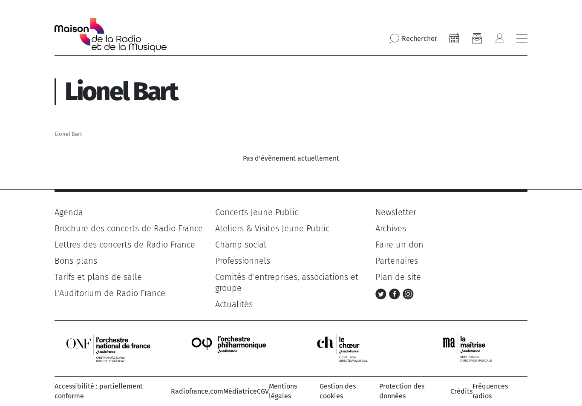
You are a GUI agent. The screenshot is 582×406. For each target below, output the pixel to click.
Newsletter (395, 212)
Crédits (461, 391)
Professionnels (242, 261)
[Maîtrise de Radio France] (472, 348)
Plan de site (398, 277)
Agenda (69, 212)
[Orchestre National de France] (108, 348)
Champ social (240, 244)
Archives (390, 228)
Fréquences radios (490, 391)
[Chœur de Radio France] (351, 348)
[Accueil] (111, 35)
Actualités (234, 304)
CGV (263, 391)
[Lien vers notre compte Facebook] (396, 293)
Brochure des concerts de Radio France (129, 228)
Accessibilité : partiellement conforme (99, 391)
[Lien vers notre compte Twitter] (382, 293)
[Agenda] (454, 38)
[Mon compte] (499, 38)
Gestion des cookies (338, 391)
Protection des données (401, 391)
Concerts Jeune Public (256, 212)
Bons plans (76, 261)
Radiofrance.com (197, 391)
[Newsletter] (476, 38)
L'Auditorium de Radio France (110, 293)
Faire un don (399, 244)
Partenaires (396, 261)
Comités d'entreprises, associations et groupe (286, 282)
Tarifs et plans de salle (98, 277)
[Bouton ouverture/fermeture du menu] (521, 38)
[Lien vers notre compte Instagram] (408, 293)
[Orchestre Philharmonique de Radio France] (229, 348)
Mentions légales (283, 391)
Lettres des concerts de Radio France (125, 244)
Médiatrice (240, 391)
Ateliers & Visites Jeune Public (272, 228)
